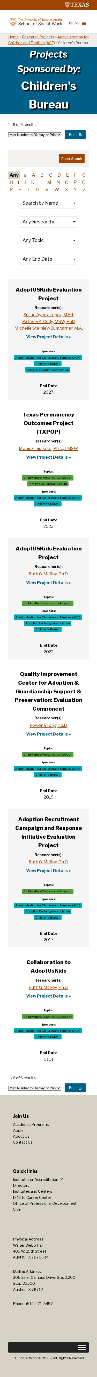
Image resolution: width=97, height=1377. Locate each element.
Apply (18, 1130)
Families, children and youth (47, 484)
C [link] (50, 175)
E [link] (67, 175)
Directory (21, 1185)
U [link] (37, 189)
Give (17, 1209)
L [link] (40, 182)
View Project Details (47, 336)
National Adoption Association (48, 370)
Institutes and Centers (32, 1191)
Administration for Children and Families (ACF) (47, 357)
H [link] (11, 182)
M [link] (49, 182)
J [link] (25, 182)
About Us (21, 1136)
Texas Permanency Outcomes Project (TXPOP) (48, 423)
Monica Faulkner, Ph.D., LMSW (48, 448)
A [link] (33, 175)
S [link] (20, 189)
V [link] (47, 189)
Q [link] (84, 182)
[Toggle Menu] (82, 1347)
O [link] (67, 182)
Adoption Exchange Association (48, 623)
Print (73, 134)
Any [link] (14, 175)
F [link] (75, 175)
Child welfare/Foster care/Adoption (48, 477)
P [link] (75, 182)
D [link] (59, 175)
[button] (48, 203)
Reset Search (71, 159)
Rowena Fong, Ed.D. (49, 725)
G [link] (84, 175)
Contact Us (23, 1142)
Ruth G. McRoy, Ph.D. (48, 573)
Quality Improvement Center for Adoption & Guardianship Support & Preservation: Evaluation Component (48, 691)
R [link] (11, 189)
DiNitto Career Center (32, 1197)
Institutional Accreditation (35, 1179)
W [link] (56, 189)
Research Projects (38, 37)
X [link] (66, 189)
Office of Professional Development (45, 1203)
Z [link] (84, 189)
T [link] (28, 189)
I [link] (18, 182)
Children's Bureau (47, 364)
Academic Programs (31, 1124)
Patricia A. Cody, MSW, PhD (48, 321)
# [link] (25, 175)
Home (13, 37)
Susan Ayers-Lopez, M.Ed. (49, 314)
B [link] (42, 175)
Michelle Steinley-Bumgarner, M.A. (48, 328)
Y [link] (75, 189)
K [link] (32, 182)
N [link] (58, 182)
